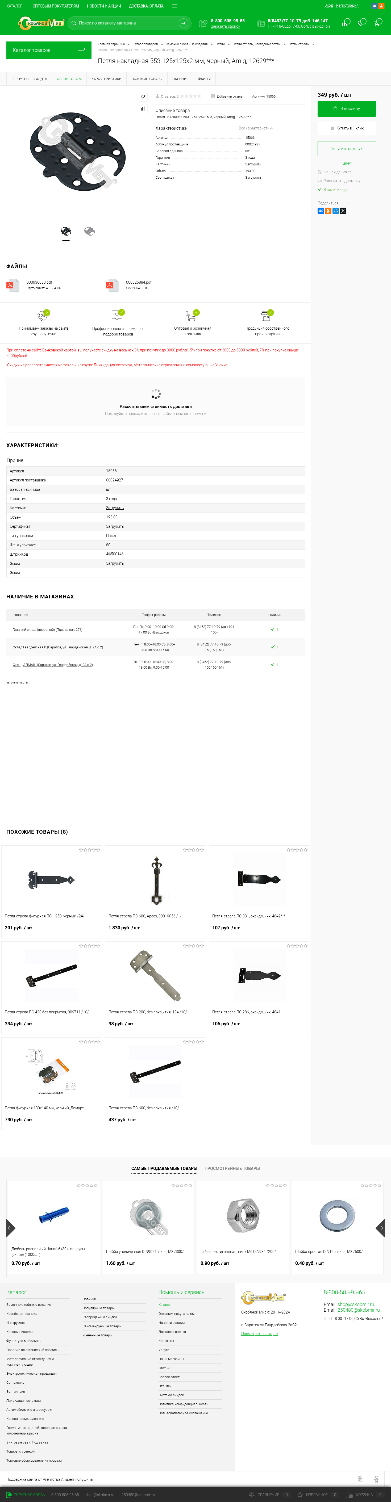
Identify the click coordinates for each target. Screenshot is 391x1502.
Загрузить (253, 164)
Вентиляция (15, 1392)
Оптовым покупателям (56, 6)
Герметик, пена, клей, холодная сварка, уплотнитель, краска (37, 1430)
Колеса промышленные (25, 1419)
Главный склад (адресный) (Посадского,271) (47, 630)
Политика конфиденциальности (183, 1404)
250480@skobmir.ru (359, 1310)
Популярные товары (98, 1308)
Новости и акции (104, 6)
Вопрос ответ (169, 1377)
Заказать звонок (225, 26)
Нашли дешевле (337, 172)
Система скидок (171, 1395)
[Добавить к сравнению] (143, 108)
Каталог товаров (32, 50)
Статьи (164, 1368)
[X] (343, 211)
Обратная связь (29, 1495)
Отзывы (165, 1386)
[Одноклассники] (328, 211)
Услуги (164, 1350)
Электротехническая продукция (31, 1373)
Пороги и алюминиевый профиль (32, 1350)
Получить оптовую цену (347, 151)
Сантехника (15, 1382)
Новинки (89, 1299)
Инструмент (16, 1323)
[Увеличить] (78, 152)
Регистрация (347, 5)
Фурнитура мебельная (23, 1341)
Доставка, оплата (146, 6)
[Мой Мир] (335, 211)
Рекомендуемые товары (102, 1326)
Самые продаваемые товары (164, 1168)
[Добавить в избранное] (143, 97)
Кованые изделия (20, 1332)
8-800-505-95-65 (65, 1495)
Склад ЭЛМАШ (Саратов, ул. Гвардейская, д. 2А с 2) (53, 665)
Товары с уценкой (20, 1451)
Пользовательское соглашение (183, 1413)
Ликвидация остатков (23, 1401)
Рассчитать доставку (341, 181)
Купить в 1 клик (350, 128)
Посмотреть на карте (259, 1334)
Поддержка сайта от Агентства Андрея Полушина (49, 1479)
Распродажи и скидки (99, 1317)
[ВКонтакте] (321, 211)
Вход (329, 5)
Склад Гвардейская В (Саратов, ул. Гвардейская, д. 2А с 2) (58, 647)
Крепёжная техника (21, 1314)
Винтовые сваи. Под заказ (27, 1442)
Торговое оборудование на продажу (34, 1460)
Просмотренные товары (232, 1168)
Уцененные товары (97, 1335)
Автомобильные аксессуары (29, 1410)
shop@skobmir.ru (356, 1304)
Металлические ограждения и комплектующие (30, 1361)
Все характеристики (256, 128)
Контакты (166, 1341)
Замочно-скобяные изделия (28, 1305)
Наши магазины (171, 1359)
